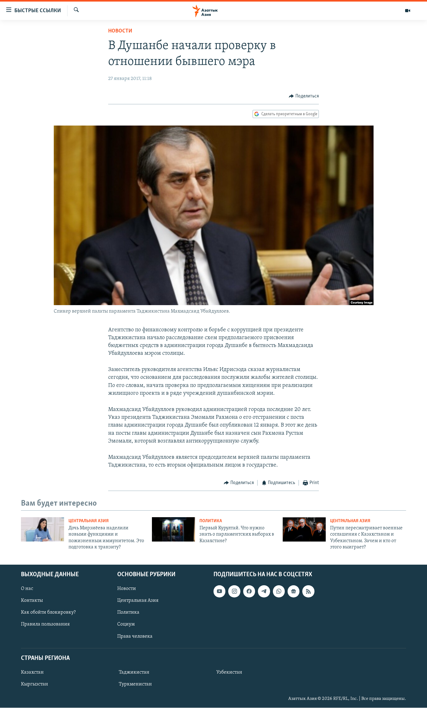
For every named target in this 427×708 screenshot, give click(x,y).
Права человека (135, 636)
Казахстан (32, 672)
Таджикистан (134, 672)
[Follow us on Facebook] (249, 591)
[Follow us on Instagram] (234, 591)
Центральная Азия (88, 521)
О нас (27, 589)
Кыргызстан (34, 684)
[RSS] (308, 591)
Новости (120, 31)
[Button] (304, 96)
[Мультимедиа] (407, 10)
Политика (210, 521)
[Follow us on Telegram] (264, 591)
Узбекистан (229, 672)
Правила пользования (45, 624)
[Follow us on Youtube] (219, 591)
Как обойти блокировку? (48, 612)
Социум (126, 624)
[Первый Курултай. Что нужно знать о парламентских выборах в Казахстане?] (173, 529)
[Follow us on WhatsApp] (279, 591)
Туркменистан (135, 684)
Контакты (32, 600)
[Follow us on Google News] (293, 591)
